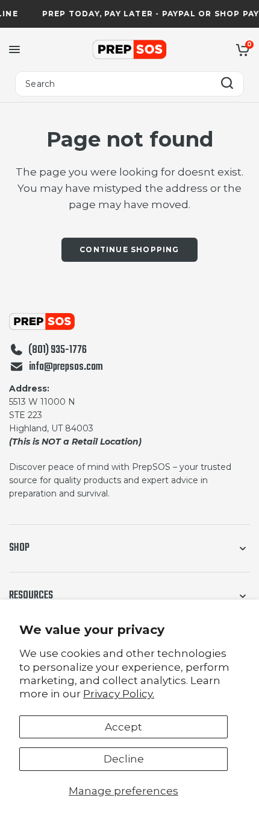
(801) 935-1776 (57, 350)
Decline (124, 759)
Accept (123, 727)
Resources (31, 595)
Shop (19, 548)
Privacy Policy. (118, 694)
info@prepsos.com (66, 367)
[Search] (227, 84)
